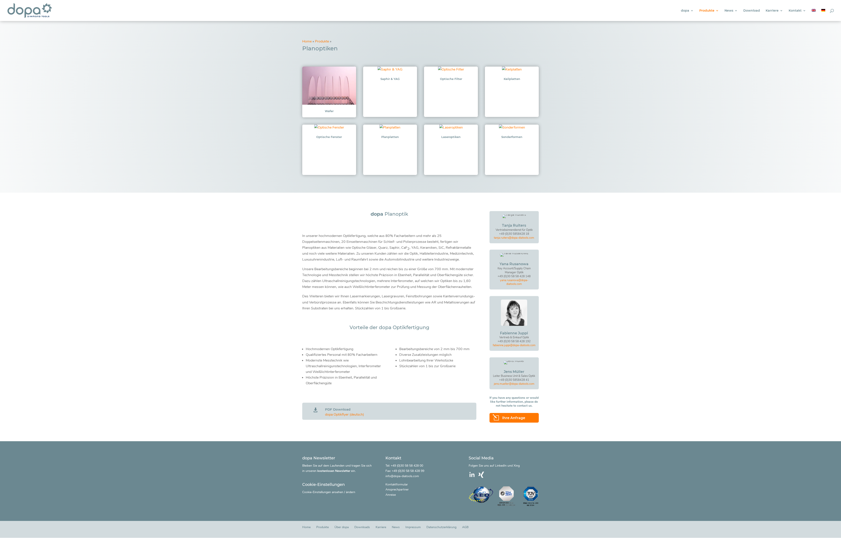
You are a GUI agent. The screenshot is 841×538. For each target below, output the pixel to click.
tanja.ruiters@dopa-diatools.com (514, 238)
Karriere (772, 10)
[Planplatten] (390, 128)
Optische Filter (451, 79)
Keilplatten (512, 79)
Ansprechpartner (397, 489)
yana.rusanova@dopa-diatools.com (514, 282)
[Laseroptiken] (451, 128)
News (728, 10)
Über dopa (341, 527)
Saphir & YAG (390, 79)
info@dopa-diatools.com (402, 476)
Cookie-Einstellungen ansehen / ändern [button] (328, 492)
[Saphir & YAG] (390, 69)
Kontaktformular (396, 484)
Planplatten (390, 137)
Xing (517, 466)
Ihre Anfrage (513, 418)
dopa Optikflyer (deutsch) (344, 414)
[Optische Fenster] (329, 128)
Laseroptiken (451, 137)
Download (751, 10)
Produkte (706, 10)
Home (307, 41)
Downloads (362, 527)
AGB (465, 527)
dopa (685, 10)
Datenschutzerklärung (441, 527)
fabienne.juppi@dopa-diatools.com (514, 345)
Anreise (390, 495)
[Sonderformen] (512, 128)
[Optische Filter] (451, 69)
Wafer (329, 111)
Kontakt (795, 10)
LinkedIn (501, 466)
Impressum (413, 527)
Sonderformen (511, 137)
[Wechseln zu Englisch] (814, 15)
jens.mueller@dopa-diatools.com (514, 384)
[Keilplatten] (512, 69)
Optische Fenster (329, 137)
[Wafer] (329, 86)
